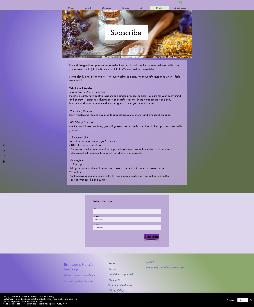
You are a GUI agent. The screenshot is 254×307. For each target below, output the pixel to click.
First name (96, 216)
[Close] (250, 300)
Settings (230, 300)
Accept (242, 300)
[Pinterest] (4, 145)
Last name (96, 224)
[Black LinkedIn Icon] (4, 161)
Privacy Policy (61, 303)
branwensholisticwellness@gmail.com (165, 267)
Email (94, 208)
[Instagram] (4, 150)
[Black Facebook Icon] (4, 156)
